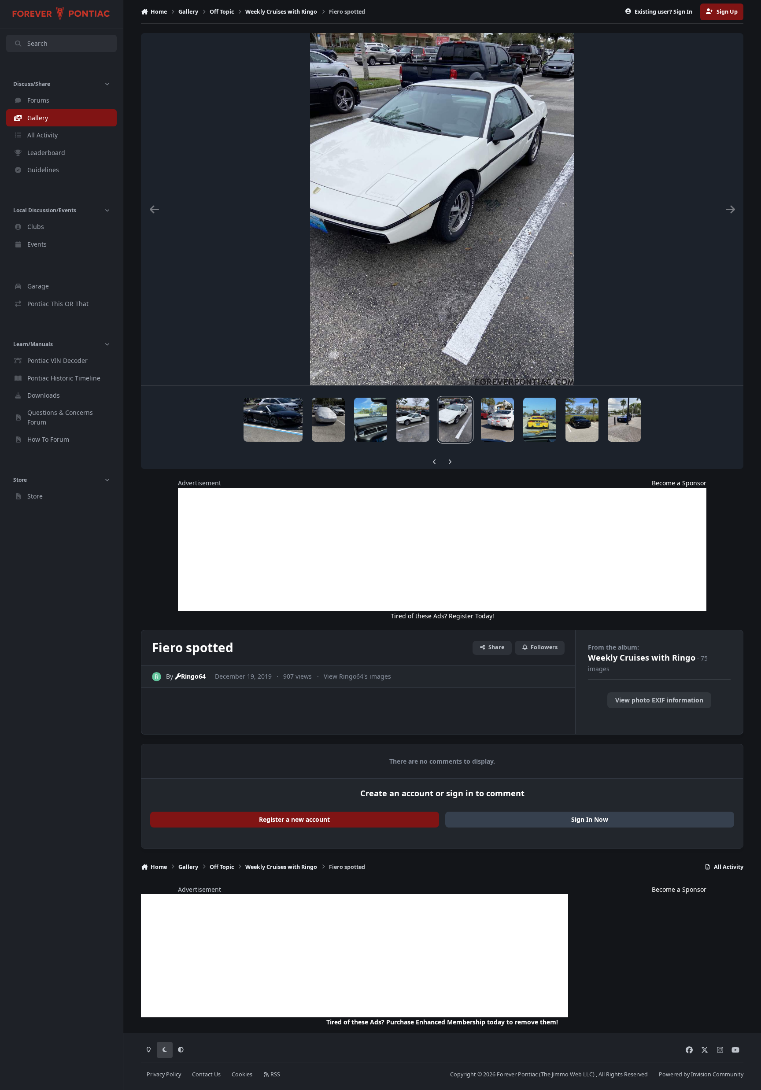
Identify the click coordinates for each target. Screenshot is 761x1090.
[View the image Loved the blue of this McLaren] (624, 420)
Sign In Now (589, 819)
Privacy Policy (164, 1074)
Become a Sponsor (679, 483)
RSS (274, 1074)
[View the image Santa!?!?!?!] (497, 420)
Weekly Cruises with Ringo (641, 657)
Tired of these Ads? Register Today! (442, 616)
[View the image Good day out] (581, 420)
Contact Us (206, 1074)
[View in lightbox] (442, 209)
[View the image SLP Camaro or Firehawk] (328, 420)
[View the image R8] (273, 420)
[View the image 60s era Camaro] (370, 420)
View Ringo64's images (357, 676)
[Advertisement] (442, 549)
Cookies (242, 1074)
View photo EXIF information (659, 700)
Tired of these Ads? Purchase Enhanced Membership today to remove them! (442, 1022)
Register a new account (294, 819)
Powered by (701, 1074)
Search (37, 43)
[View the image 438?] (539, 420)
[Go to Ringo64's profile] (156, 676)
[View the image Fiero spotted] (412, 420)
